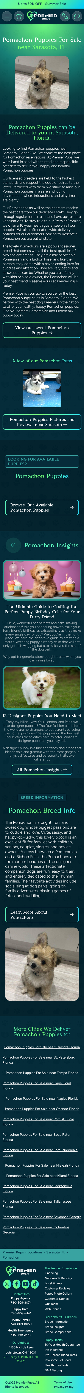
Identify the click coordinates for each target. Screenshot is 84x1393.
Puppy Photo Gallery (58, 1293)
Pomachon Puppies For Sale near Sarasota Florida (42, 1047)
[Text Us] (77, 16)
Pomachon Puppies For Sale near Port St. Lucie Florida (38, 1121)
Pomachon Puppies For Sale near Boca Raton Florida (37, 1137)
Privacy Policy (63, 1387)
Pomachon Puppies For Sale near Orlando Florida (42, 1109)
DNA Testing (53, 1370)
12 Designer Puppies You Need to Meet (42, 715)
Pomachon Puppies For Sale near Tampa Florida (42, 1073)
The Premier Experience (61, 1268)
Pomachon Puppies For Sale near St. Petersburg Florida (39, 1060)
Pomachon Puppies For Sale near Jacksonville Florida (37, 1188)
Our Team (51, 1304)
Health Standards (56, 1365)
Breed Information (57, 1322)
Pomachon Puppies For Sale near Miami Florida (42, 1176)
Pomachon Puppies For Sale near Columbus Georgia (36, 1229)
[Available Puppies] (19, 16)
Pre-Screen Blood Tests (61, 1355)
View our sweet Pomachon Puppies (42, 330)
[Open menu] (7, 16)
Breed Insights (54, 1327)
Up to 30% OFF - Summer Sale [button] (42, 4)
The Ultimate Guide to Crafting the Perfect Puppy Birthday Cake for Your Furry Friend (42, 611)
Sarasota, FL (56, 1252)
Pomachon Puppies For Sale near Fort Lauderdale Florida (40, 1152)
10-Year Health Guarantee (62, 1344)
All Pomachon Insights (39, 769)
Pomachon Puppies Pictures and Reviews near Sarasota (42, 422)
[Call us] (65, 16)
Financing (51, 1273)
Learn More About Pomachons (28, 915)
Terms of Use (63, 1382)
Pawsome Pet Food (58, 1360)
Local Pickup (53, 1283)
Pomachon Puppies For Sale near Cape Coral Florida (37, 1085)
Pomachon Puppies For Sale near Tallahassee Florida (37, 1204)
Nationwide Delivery (58, 1278)
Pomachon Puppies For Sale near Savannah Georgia (42, 1217)
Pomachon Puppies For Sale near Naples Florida (42, 1098)
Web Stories (53, 1309)
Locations (35, 1252)
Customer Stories (57, 1299)
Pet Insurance (54, 1350)
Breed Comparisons (58, 1332)
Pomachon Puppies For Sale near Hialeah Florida (42, 1165)
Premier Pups (13, 1252)
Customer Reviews (57, 1288)
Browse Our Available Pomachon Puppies (31, 507)
